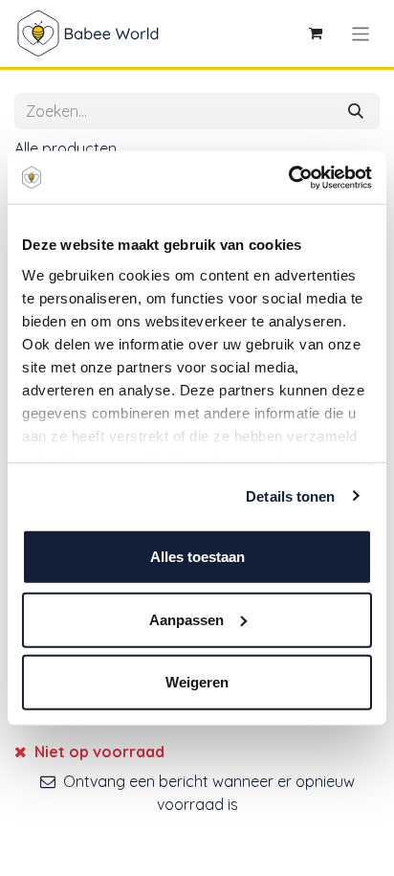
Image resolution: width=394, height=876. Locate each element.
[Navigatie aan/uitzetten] (361, 33)
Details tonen (290, 495)
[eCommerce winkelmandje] (315, 33)
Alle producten (65, 148)
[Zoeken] (356, 111)
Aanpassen (186, 619)
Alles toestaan (197, 557)
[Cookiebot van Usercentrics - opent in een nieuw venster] (288, 177)
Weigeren (197, 682)
